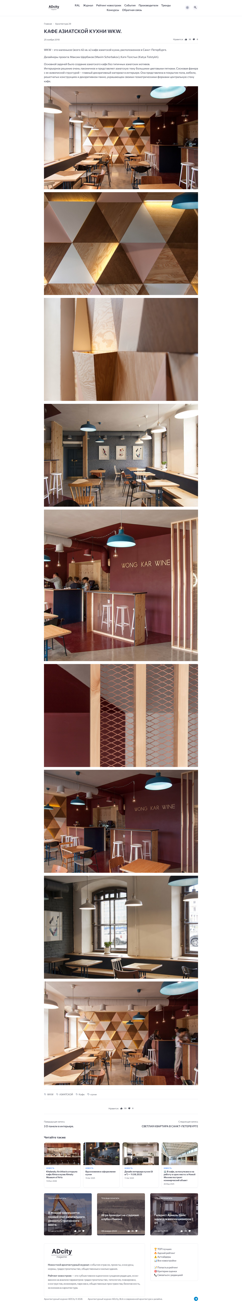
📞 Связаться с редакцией (168, 1275)
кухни (93, 1094)
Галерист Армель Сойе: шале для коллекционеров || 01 (173, 1219)
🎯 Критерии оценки (165, 1271)
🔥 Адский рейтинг (164, 1252)
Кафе (82, 1094)
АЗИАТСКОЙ (66, 1094)
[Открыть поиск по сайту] (195, 7)
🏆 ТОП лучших (163, 1249)
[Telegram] (196, 1299)
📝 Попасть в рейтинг (166, 1267)
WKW (50, 1094)
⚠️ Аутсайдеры (162, 1256)
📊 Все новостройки (165, 1260)
